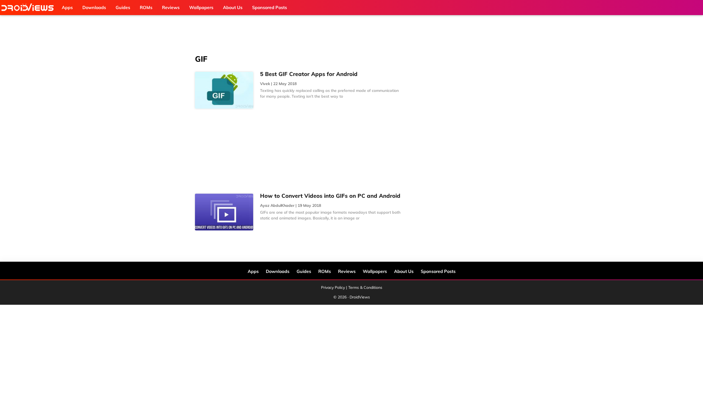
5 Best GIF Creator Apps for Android (309, 73)
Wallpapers (375, 271)
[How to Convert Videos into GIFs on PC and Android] (224, 212)
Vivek (265, 83)
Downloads (277, 271)
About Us (404, 271)
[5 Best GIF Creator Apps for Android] (224, 90)
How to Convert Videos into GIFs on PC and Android (330, 195)
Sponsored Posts (438, 271)
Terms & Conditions (365, 287)
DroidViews (29, 7)
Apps (253, 271)
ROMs (324, 271)
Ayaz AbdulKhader (277, 205)
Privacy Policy (333, 287)
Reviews (347, 271)
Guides (304, 271)
